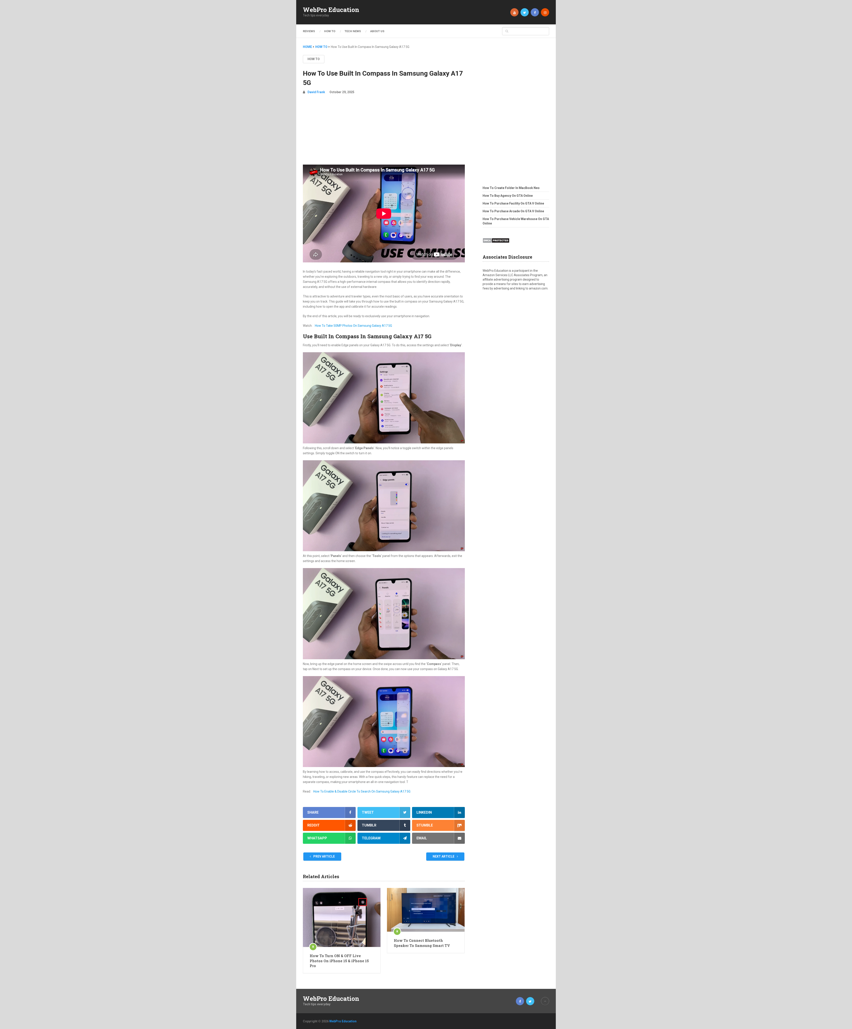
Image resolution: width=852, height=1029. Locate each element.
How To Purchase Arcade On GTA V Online (513, 211)
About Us (377, 31)
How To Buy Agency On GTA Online (508, 195)
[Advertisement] (384, 131)
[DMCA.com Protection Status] (496, 244)
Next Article (444, 856)
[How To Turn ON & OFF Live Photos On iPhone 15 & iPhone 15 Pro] (342, 917)
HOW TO (329, 31)
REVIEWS (309, 31)
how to (314, 59)
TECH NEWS (353, 31)
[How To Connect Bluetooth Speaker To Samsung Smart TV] (426, 910)
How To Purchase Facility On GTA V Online (513, 203)
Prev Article (324, 856)
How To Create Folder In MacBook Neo (511, 188)
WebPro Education (331, 10)
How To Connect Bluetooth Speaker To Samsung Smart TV (422, 943)
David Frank (316, 92)
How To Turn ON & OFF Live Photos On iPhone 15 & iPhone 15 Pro (339, 960)
